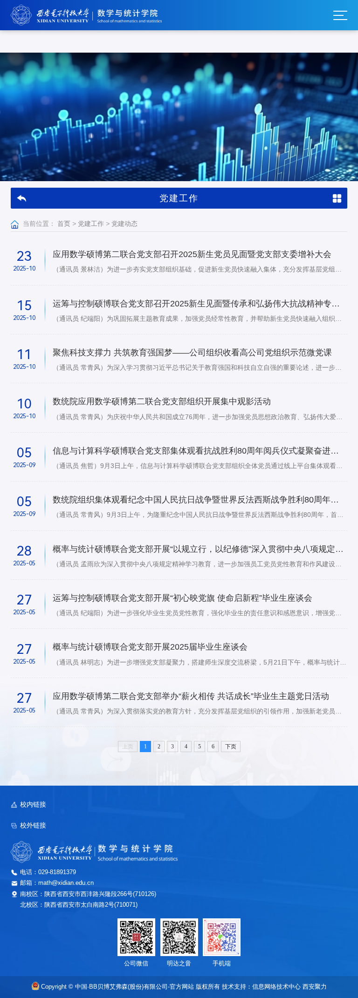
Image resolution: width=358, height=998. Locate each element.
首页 (63, 223)
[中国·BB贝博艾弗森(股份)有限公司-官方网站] (86, 15)
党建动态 (124, 223)
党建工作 (91, 223)
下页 (230, 746)
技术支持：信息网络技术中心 (261, 987)
